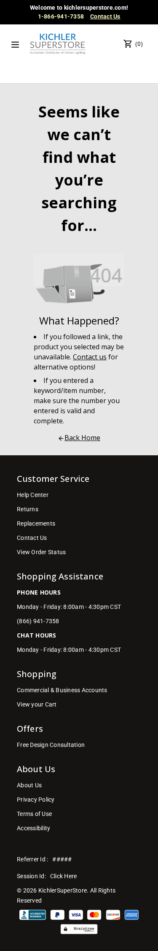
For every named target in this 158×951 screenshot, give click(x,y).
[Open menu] (15, 45)
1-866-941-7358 (61, 16)
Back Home (82, 437)
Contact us (90, 356)
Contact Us (105, 16)
